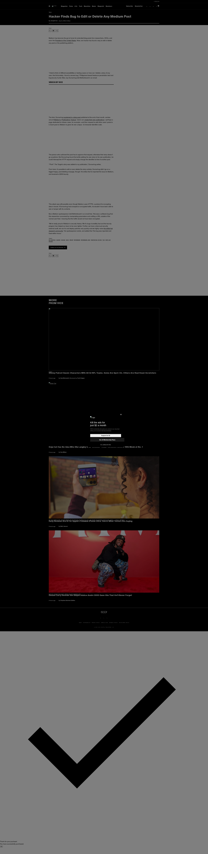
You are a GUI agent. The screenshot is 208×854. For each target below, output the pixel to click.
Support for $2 (105, 435)
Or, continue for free (106, 444)
